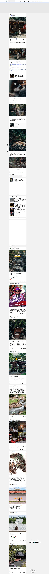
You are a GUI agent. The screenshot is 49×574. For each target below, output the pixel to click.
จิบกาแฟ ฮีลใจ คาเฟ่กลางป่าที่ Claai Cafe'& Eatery (17, 341)
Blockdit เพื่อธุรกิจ (31, 573)
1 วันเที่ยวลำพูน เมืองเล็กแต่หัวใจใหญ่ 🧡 (16, 505)
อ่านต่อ (14, 278)
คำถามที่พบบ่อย (35, 570)
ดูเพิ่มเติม (11, 312)
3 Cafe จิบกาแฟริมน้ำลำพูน (14, 376)
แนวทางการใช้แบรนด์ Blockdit (33, 572)
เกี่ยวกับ (30, 570)
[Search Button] (8, 1)
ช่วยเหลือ (32, 570)
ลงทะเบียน (41, 1)
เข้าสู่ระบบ (37, 1)
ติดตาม (15, 14)
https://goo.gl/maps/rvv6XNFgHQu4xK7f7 (17, 172)
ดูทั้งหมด (18, 217)
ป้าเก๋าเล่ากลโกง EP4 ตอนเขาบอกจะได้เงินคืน (16, 307)
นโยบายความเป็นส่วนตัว (32, 571)
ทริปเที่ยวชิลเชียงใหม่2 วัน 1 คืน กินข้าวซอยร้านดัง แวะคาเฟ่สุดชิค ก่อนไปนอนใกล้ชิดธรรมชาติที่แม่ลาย (17, 445)
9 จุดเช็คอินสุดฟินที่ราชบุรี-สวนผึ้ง (15, 568)
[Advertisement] (24, 7)
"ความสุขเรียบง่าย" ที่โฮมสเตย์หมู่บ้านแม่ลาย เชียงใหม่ (16, 274)
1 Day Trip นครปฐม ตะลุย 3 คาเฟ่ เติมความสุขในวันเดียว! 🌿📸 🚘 (17, 534)
